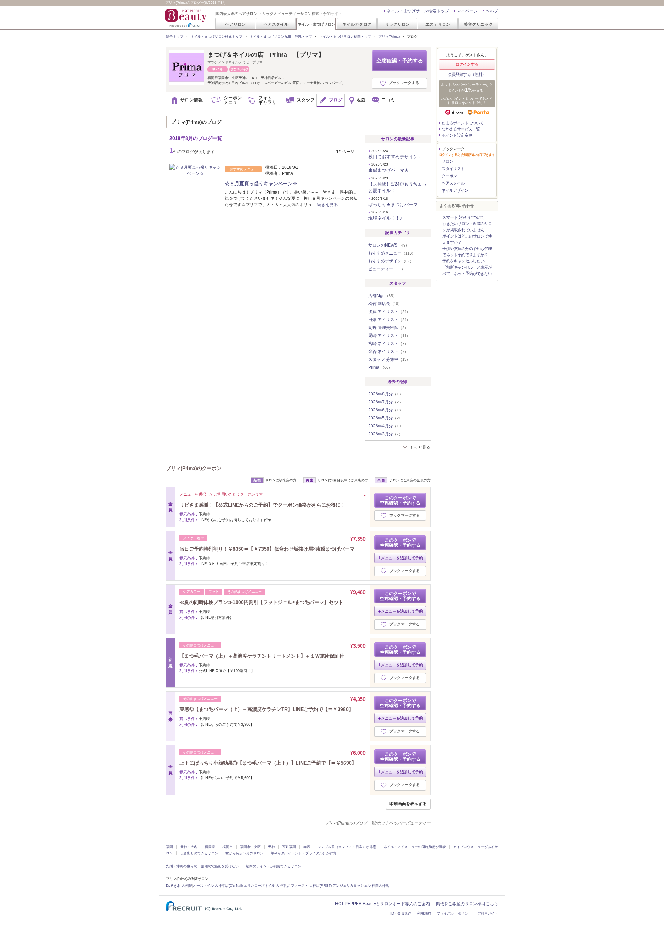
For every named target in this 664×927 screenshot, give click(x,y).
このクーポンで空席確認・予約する (400, 500)
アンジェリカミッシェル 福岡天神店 (361, 886)
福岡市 (227, 847)
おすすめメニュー (391, 253)
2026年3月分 (385, 433)
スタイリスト (453, 168)
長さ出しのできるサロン (199, 853)
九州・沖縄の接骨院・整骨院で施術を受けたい (202, 866)
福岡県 (210, 847)
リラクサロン (397, 24)
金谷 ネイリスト (388, 351)
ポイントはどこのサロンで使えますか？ (467, 239)
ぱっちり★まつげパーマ (393, 204)
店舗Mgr (382, 295)
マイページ (467, 11)
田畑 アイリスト (389, 319)
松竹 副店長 (385, 303)
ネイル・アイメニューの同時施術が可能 (415, 847)
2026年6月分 (386, 410)
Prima (380, 367)
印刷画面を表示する (408, 803)
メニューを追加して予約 (402, 558)
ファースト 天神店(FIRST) (311, 886)
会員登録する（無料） (467, 74)
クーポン (449, 175)
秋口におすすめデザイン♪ (394, 156)
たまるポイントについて (462, 123)
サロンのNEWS (388, 245)
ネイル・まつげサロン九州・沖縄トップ (281, 36)
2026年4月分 (386, 426)
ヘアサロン (235, 24)
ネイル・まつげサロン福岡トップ (345, 36)
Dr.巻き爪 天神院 (179, 886)
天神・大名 (188, 847)
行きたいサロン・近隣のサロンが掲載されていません (467, 226)
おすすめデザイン (390, 261)
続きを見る (327, 204)
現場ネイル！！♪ (385, 218)
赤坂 (306, 847)
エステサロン (437, 24)
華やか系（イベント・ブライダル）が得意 (303, 853)
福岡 (169, 847)
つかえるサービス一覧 (461, 129)
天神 (271, 847)
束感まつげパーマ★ (388, 170)
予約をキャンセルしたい (463, 261)
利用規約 (424, 913)
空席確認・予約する (399, 60)
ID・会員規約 (400, 913)
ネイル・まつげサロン (316, 24)
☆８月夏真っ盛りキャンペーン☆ (261, 183)
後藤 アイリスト (389, 311)
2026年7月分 (386, 402)
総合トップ (174, 36)
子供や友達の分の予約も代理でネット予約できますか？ (467, 251)
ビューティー (386, 269)
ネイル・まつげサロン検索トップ (418, 11)
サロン (447, 161)
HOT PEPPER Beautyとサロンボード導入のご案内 (382, 903)
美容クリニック (478, 24)
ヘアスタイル (276, 24)
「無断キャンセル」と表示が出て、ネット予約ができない (467, 270)
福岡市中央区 (250, 847)
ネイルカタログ (356, 24)
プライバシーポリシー (454, 913)
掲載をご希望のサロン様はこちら (467, 903)
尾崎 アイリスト (389, 335)
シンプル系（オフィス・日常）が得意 (346, 847)
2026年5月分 (386, 418)
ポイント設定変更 (457, 135)
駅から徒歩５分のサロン (244, 853)
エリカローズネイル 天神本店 (267, 886)
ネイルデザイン (455, 190)
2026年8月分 (386, 394)
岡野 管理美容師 (388, 327)
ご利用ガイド (487, 913)
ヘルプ (492, 11)
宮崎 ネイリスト (388, 343)
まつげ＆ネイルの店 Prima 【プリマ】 (266, 54)
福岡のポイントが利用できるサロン (273, 866)
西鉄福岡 (289, 847)
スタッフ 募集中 (389, 359)
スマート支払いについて (463, 217)
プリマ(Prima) (389, 36)
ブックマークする (404, 83)
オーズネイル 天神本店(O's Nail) (218, 886)
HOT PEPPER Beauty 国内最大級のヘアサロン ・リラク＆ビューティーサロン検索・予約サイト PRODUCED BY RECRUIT (186, 18)
